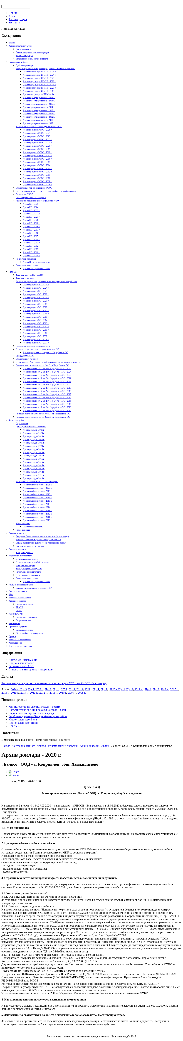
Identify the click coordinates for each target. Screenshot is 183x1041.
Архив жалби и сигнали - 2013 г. (37, 510)
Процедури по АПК (25, 355)
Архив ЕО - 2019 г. (31, 223)
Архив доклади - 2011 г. (33, 475)
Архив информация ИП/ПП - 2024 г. (39, 75)
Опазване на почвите (18, 591)
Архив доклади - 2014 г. (33, 465)
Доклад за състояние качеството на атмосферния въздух (41, 543)
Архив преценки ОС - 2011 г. (36, 330)
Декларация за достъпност (20, 646)
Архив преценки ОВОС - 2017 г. (37, 155)
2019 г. (138, 689)
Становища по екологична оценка (31, 197)
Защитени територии (25, 278)
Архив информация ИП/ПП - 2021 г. (39, 84)
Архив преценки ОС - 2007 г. (36, 343)
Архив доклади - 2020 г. (33, 446)
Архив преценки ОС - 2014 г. (36, 320)
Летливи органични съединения (30, 546)
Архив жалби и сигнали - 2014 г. (37, 507)
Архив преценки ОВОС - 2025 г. (37, 130)
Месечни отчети (23, 523)
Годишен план (22, 423)
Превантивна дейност (18, 62)
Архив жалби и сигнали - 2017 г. (37, 497)
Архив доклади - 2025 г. (33, 430)
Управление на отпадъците (20, 555)
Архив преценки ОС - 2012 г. (36, 326)
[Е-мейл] (14, 775)
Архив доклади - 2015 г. (33, 462)
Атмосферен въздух (17, 533)
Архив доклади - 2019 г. (33, 449)
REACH (19, 607)
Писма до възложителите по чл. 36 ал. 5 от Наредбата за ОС (43, 417)
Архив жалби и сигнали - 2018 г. (37, 494)
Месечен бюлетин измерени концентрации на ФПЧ (38, 539)
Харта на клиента (23, 49)
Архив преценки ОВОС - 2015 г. (37, 162)
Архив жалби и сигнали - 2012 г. (37, 514)
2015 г (14, 692)
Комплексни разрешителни (21, 585)
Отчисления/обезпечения (27, 559)
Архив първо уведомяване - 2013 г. (39, 110)
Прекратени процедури (26, 259)
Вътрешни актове (23, 620)
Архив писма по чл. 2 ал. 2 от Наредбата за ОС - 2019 (47, 388)
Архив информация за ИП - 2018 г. (39, 94)
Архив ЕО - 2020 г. (31, 220)
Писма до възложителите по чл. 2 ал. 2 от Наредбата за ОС (42, 365)
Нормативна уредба (24, 604)
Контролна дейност (17, 420)
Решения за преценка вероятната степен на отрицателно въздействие (46, 281)
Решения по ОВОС (24, 194)
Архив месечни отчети (33, 526)
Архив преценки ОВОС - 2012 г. (37, 171)
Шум (11, 594)
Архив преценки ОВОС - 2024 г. (37, 133)
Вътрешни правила (24, 630)
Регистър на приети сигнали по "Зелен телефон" (37, 481)
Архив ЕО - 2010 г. (31, 252)
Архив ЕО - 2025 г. (31, 204)
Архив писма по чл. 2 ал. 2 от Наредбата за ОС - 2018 (47, 391)
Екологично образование (20, 639)
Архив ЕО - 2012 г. (31, 246)
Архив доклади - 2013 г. (33, 468)
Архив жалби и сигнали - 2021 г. (37, 484)
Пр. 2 (72, 689)
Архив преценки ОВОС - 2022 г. (37, 139)
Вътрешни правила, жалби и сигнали (32, 59)
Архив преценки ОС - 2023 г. (36, 291)
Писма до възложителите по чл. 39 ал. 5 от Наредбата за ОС (43, 413)
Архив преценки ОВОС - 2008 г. (37, 184)
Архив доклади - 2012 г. (33, 472)
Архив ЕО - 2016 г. (31, 233)
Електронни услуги (24, 55)
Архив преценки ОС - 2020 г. (36, 301)
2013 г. (34, 692)
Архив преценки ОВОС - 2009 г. (37, 181)
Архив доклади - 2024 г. (33, 433)
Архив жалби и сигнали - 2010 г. (37, 520)
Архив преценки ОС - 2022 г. (36, 294)
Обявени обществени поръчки (29, 633)
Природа (12, 272)
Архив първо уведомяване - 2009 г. (39, 123)
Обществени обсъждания (27, 359)
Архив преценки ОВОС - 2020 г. (37, 146)
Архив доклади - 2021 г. (33, 443)
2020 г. (114, 689)
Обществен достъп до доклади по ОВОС (34, 188)
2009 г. (72, 692)
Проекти (12, 636)
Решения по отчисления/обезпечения (32, 562)
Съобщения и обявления (27, 265)
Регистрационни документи (28, 575)
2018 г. (165, 689)
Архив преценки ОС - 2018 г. (36, 307)
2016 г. (5, 692)
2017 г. (174, 689)
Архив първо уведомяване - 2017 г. (39, 97)
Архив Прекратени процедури (36, 262)
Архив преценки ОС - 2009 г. (36, 336)
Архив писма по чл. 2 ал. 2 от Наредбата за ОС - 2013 (47, 407)
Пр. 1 (96, 689)
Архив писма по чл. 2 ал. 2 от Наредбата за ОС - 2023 (47, 375)
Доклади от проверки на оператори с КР (34, 588)
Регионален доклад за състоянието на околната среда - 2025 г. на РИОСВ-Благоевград (54, 683)
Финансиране (14, 623)
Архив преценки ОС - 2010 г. (36, 333)
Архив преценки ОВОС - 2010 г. (37, 178)
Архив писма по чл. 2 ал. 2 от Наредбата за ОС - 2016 (47, 397)
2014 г (24, 692)
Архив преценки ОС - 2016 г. (36, 313)
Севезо (19, 610)
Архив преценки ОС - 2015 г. (36, 317)
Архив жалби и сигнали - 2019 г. (37, 491)
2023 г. (39, 689)
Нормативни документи (26, 617)
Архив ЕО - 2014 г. (31, 239)
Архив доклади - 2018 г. (33, 452)
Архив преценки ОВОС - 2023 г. (37, 136)
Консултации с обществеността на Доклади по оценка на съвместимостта (48, 362)
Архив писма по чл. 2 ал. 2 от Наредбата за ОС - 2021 (47, 381)
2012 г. (43, 692)
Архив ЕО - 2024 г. (31, 207)
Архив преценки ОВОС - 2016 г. (37, 159)
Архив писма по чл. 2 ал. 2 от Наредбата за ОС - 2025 (47, 368)
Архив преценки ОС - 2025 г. (36, 284)
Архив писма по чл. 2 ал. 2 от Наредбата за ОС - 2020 (47, 384)
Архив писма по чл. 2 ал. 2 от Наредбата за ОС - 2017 (47, 394)
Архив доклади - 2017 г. (33, 455)
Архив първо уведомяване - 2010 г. (39, 120)
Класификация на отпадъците (29, 568)
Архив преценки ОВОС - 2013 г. (37, 168)
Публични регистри (24, 65)
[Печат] (14, 771)
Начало (12, 42)
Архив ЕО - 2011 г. (31, 249)
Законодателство (16, 614)
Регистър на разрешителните (28, 572)
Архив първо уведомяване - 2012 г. (39, 117)
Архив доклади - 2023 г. (33, 436)
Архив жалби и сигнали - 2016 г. (37, 501)
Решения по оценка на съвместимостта (33, 346)
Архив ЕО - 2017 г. (31, 230)
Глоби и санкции (23, 530)
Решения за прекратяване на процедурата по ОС (37, 349)
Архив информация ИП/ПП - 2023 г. (39, 78)
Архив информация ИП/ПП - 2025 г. (39, 71)
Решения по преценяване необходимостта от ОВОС (39, 126)
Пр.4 (31, 689)
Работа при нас (15, 643)
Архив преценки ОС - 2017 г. (36, 310)
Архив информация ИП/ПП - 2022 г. (39, 81)
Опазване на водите (17, 549)
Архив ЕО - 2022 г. (31, 213)
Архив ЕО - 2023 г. (31, 210)
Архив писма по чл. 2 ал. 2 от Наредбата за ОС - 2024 (47, 372)
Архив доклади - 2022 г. (33, 439)
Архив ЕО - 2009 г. (31, 255)
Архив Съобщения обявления (36, 268)
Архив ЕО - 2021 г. (31, 217)
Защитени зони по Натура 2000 (29, 275)
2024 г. (15, 689)
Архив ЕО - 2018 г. (31, 226)
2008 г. (82, 692)
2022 (64, 689)
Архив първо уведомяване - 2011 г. (39, 113)
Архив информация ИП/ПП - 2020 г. (39, 88)
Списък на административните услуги (32, 52)
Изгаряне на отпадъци (25, 565)
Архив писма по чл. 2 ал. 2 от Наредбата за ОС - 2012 (47, 410)
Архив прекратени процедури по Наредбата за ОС (45, 352)
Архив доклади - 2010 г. (33, 478)
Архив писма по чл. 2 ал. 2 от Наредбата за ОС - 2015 (47, 401)
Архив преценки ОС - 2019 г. (36, 304)
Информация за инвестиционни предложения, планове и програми (45, 68)
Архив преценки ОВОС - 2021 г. (37, 142)
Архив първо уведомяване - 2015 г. (39, 104)
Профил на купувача (18, 626)
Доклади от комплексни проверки (31, 426)
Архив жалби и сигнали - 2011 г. (37, 517)
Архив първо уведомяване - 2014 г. (39, 107)
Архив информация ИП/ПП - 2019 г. (39, 91)
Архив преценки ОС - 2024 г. (36, 288)
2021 (87, 689)
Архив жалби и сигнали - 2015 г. (37, 504)
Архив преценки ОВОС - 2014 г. (37, 165)
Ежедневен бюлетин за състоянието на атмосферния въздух (42, 536)
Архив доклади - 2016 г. (33, 459)
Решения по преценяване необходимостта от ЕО (37, 201)
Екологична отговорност (20, 597)
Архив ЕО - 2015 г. (31, 236)
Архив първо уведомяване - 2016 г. (39, 100)
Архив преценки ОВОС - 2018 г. (37, 152)
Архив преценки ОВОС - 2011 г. (37, 175)
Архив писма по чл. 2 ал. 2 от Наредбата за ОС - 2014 (47, 404)
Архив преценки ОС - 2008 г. (36, 339)
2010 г (62, 692)
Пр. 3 (23, 689)
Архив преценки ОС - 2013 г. (36, 323)
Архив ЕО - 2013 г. (31, 242)
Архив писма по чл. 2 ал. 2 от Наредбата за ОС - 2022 (47, 378)
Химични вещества (17, 601)
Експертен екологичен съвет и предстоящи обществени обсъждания (46, 191)
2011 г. (53, 692)
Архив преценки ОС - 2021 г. (36, 297)
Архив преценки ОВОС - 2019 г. (37, 149)
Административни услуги (20, 46)
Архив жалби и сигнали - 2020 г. (37, 488)
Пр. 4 (56, 689)
